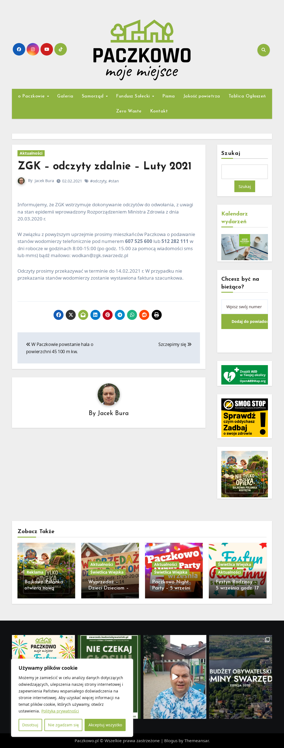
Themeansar (196, 740)
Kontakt (159, 111)
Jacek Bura (44, 180)
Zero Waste (129, 111)
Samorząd (93, 96)
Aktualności (31, 153)
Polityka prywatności (60, 711)
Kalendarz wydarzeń (234, 218)
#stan (113, 181)
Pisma (168, 96)
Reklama (35, 572)
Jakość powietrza (201, 96)
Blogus (171, 740)
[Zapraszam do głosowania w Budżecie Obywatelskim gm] (174, 677)
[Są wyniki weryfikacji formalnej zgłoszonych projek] (240, 677)
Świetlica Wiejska (106, 572)
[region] (72, 698)
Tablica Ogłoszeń (247, 96)
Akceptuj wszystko (105, 724)
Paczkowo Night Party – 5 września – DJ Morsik (172, 588)
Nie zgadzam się (63, 724)
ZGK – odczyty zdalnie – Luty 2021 (104, 166)
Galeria (65, 96)
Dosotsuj (30, 724)
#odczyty (98, 181)
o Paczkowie (32, 96)
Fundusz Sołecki (133, 96)
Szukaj (230, 153)
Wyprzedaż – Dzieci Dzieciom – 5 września (108, 588)
